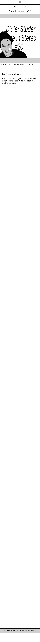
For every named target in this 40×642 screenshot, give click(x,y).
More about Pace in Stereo (20, 630)
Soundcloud (6, 64)
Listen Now (19, 64)
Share (30, 64)
